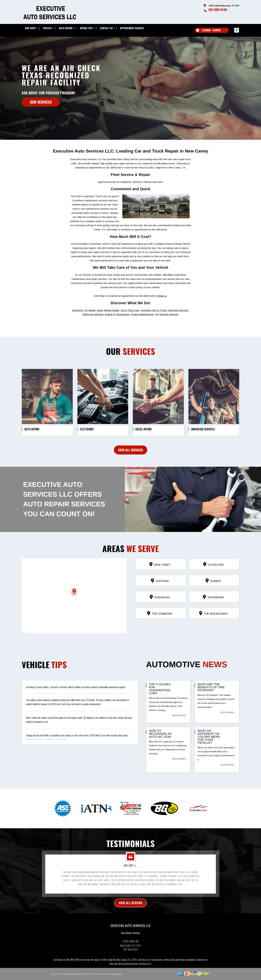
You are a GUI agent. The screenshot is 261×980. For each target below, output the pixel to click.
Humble (215, 581)
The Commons (162, 613)
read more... (179, 715)
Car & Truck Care (130, 310)
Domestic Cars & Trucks (154, 310)
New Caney (162, 564)
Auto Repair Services (130, 932)
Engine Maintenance (142, 314)
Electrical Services (178, 310)
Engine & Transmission (117, 314)
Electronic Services (93, 314)
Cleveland (216, 564)
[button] (74, 592)
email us (162, 296)
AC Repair (90, 310)
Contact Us (106, 28)
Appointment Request (132, 28)
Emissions (77, 310)
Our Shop (30, 28)
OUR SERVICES (41, 102)
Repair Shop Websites (76, 973)
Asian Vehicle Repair (108, 310)
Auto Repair (65, 28)
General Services (169, 314)
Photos (47, 28)
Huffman (162, 581)
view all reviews (130, 902)
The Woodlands (216, 613)
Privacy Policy (117, 973)
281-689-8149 (217, 9)
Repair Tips (86, 28)
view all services (130, 449)
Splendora (215, 597)
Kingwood (162, 597)
